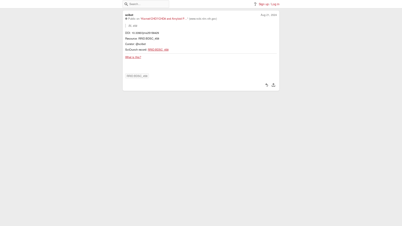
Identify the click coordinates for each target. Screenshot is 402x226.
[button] (126, 4)
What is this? (133, 57)
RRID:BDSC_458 (158, 49)
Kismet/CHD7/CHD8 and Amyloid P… (164, 19)
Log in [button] (275, 4)
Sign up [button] (264, 4)
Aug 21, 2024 (269, 15)
